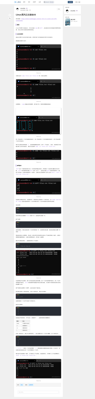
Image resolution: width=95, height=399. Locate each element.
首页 (24, 2)
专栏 (29, 2)
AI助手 (34, 2)
